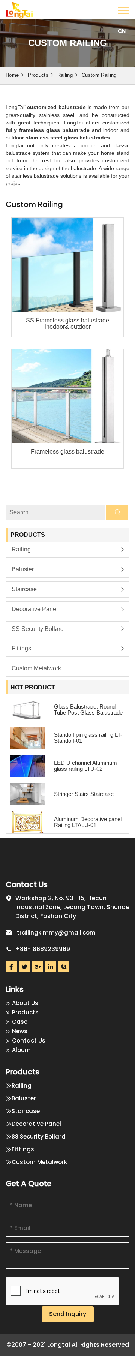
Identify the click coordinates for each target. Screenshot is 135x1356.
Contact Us (28, 1040)
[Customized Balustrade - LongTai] (20, 9)
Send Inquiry (67, 1314)
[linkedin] (50, 966)
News (19, 1031)
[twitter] (24, 966)
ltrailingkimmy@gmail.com (55, 932)
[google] (37, 966)
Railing (65, 75)
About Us (25, 1003)
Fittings (21, 648)
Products (38, 75)
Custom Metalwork (36, 668)
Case (19, 1022)
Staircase (24, 589)
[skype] (63, 966)
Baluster (23, 569)
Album (21, 1050)
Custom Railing (99, 75)
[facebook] (11, 966)
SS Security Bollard (38, 629)
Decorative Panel (35, 609)
